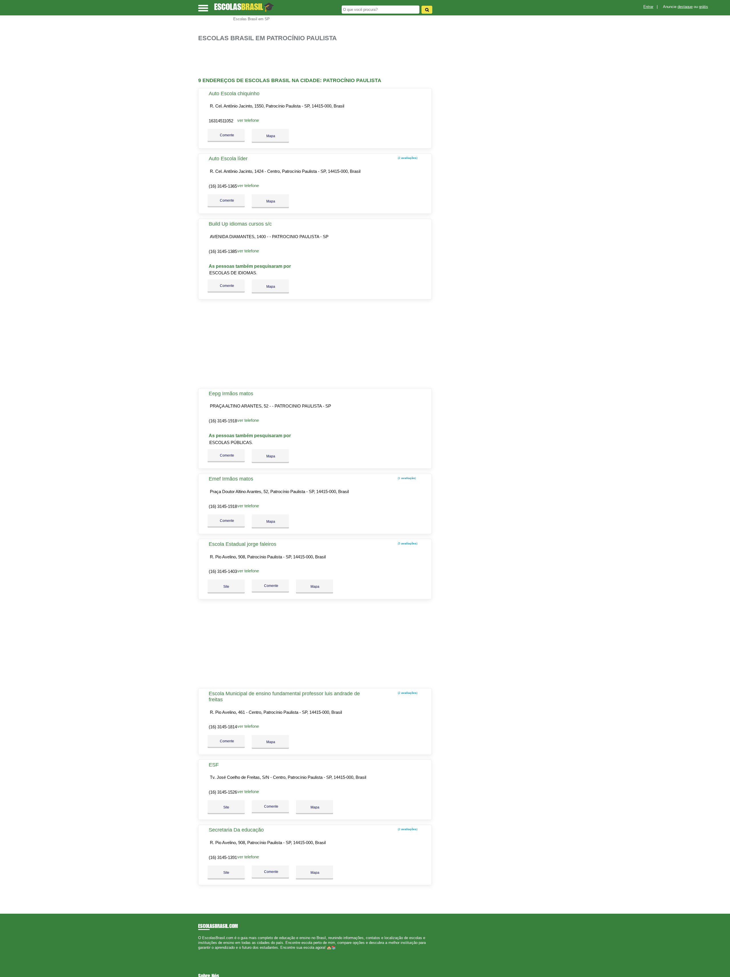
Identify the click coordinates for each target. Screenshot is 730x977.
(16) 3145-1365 (223, 186)
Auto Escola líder (228, 158)
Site (226, 587)
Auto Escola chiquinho (234, 93)
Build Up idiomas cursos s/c (240, 224)
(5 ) (407, 543)
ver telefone (248, 120)
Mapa (270, 136)
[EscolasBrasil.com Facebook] (199, 952)
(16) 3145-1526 (223, 792)
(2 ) (407, 157)
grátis (703, 7)
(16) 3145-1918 (223, 420)
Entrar (648, 7)
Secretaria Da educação (236, 830)
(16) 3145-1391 (223, 857)
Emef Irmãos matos (231, 479)
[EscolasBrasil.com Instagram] (204, 952)
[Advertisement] (318, 59)
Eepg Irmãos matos (231, 393)
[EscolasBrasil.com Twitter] (202, 952)
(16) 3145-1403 (223, 571)
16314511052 (221, 120)
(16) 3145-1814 (223, 726)
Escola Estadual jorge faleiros (242, 544)
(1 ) (406, 478)
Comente (226, 135)
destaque (685, 7)
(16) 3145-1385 (223, 251)
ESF (214, 765)
